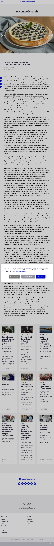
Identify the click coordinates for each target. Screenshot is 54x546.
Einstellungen (28, 276)
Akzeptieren (40, 276)
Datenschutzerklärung (20, 271)
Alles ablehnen (14, 276)
